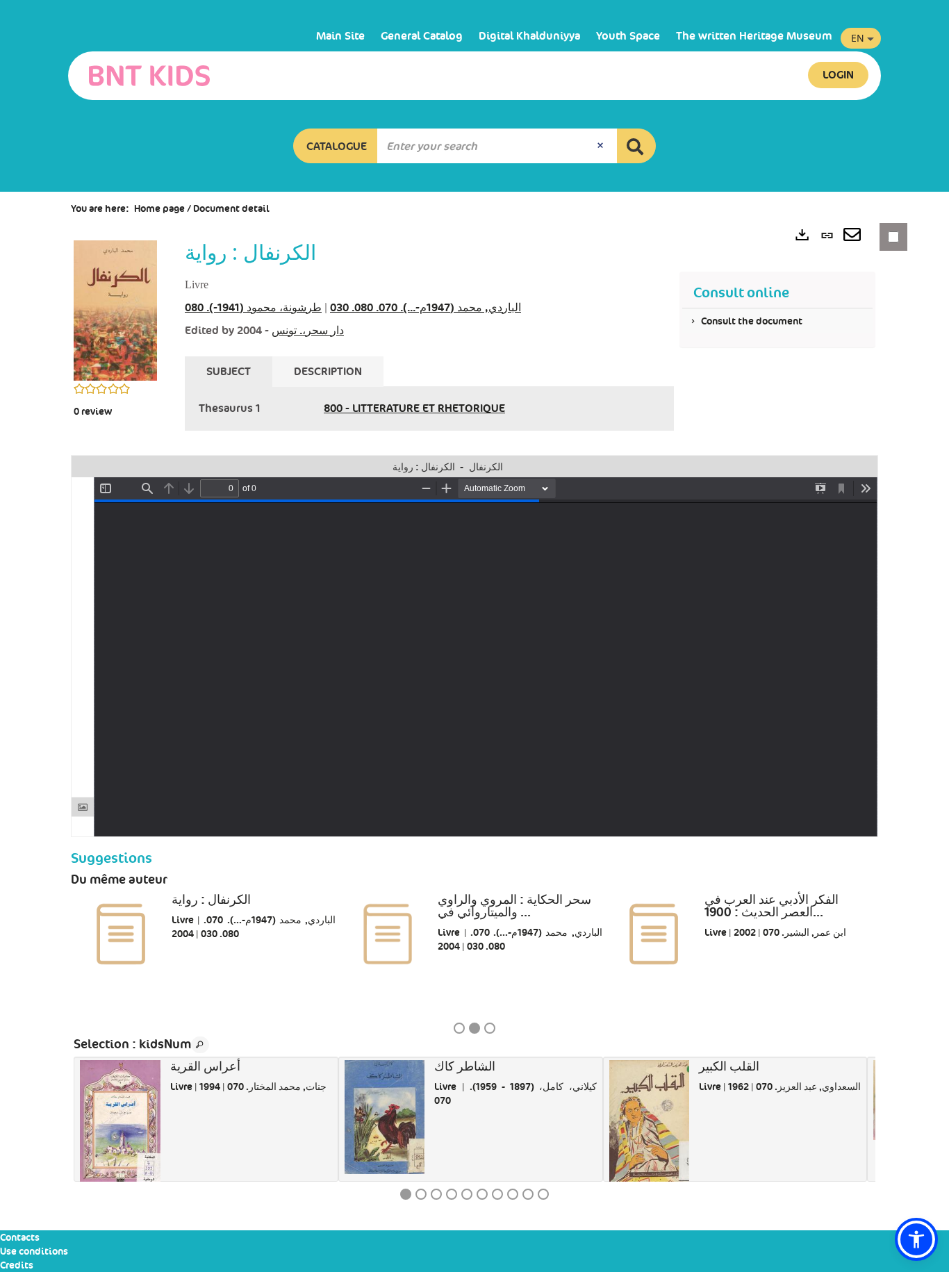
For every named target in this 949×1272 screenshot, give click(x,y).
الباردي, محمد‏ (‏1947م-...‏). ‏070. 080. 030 (425, 307)
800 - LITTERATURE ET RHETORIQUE (414, 408)
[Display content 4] (451, 1194)
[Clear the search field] (601, 146)
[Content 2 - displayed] (474, 1028)
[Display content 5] (466, 1194)
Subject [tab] (228, 371)
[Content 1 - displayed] (405, 1194)
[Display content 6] (482, 1194)
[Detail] (849, 466)
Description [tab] (328, 371)
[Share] (831, 466)
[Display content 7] (497, 1194)
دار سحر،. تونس (308, 330)
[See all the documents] (200, 1044)
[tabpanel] (429, 409)
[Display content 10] (543, 1194)
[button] (335, 146)
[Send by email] (852, 236)
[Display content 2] (421, 1194)
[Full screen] (867, 466)
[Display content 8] (512, 1194)
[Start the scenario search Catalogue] (636, 146)
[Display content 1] (459, 1028)
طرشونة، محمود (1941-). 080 (253, 307)
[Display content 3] (489, 1028)
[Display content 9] (528, 1194)
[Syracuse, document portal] (149, 75)
